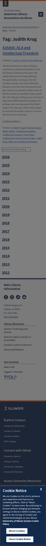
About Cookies (17, 531)
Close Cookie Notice (20, 539)
